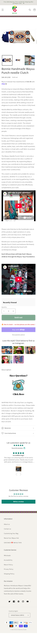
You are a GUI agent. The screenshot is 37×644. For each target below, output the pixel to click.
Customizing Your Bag (11, 533)
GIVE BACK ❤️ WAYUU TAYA (13, 543)
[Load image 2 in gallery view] (18, 60)
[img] (18, 445)
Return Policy (8, 565)
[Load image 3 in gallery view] (30, 60)
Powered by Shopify (22, 629)
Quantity (4, 307)
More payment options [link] (18, 334)
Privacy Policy (8, 569)
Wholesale (7, 555)
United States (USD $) (17, 615)
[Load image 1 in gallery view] (7, 60)
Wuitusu (16, 629)
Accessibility (8, 560)
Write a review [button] (18, 502)
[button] (2, 10)
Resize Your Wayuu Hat (11, 538)
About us (7, 524)
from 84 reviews (17, 448)
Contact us (7, 529)
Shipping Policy (9, 574)
